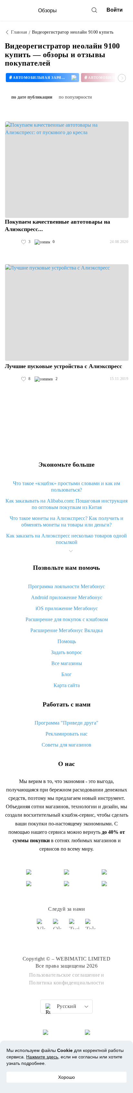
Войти (115, 10)
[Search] (94, 10)
